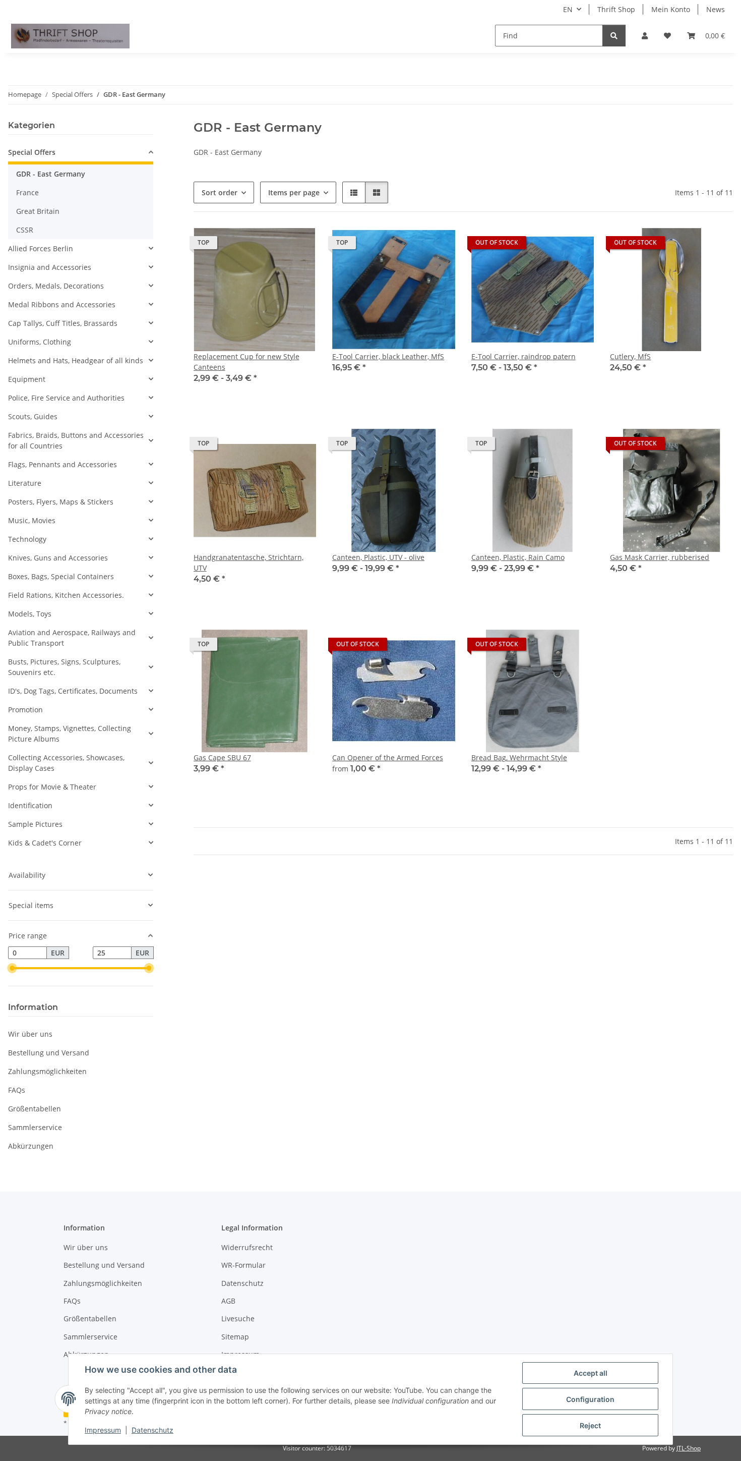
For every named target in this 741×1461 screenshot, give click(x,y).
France (27, 192)
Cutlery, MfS (630, 356)
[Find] (614, 35)
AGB (228, 1301)
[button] (645, 35)
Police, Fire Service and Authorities (66, 398)
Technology (27, 539)
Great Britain (37, 211)
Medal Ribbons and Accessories (61, 304)
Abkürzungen (30, 1146)
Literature (24, 483)
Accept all (590, 1373)
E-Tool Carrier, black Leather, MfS (388, 356)
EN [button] (568, 9)
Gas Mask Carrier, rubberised (659, 557)
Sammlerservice (35, 1127)
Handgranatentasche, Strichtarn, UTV (248, 562)
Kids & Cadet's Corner (45, 843)
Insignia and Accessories (49, 267)
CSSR (24, 230)
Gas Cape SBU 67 (222, 757)
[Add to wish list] (577, 245)
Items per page (294, 192)
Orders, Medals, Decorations (56, 286)
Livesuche (238, 1318)
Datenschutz (152, 1430)
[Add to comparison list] (550, 245)
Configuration (590, 1399)
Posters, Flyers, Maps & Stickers (60, 502)
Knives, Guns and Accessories (58, 558)
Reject (590, 1425)
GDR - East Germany (50, 174)
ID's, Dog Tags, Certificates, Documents (73, 691)
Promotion (25, 709)
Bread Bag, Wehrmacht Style (519, 757)
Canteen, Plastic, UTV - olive (378, 557)
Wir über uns (30, 1034)
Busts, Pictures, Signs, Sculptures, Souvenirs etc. (64, 667)
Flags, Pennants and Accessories (62, 464)
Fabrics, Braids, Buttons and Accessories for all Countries (76, 440)
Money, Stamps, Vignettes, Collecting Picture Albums (69, 733)
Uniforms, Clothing (39, 342)
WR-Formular (243, 1265)
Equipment (26, 379)
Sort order (219, 192)
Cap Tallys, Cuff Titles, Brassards (62, 323)
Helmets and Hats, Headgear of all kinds (75, 360)
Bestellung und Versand (48, 1052)
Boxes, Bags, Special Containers (61, 576)
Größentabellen (34, 1108)
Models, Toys (29, 614)
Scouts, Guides (32, 416)
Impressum (103, 1430)
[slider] (12, 968)
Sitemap (235, 1336)
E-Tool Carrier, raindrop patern (523, 356)
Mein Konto (670, 9)
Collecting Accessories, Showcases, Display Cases (66, 763)
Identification (30, 805)
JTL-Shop (688, 1448)
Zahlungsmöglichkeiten (47, 1071)
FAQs (16, 1090)
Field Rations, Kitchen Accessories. (66, 595)
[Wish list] (667, 35)
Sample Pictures (35, 824)
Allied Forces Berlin (40, 248)
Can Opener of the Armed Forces (387, 757)
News (715, 9)
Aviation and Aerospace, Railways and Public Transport (72, 638)
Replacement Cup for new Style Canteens (246, 362)
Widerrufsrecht (247, 1247)
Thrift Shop (616, 9)
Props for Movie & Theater (52, 787)
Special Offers (31, 152)
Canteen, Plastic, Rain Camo (518, 557)
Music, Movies (31, 520)
